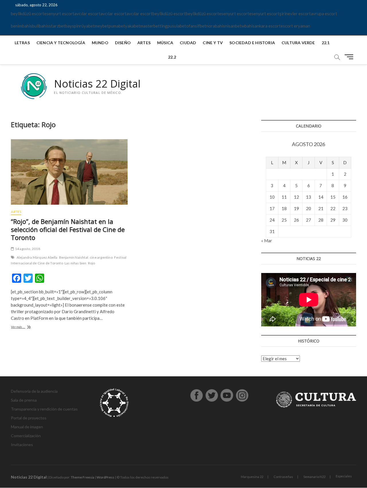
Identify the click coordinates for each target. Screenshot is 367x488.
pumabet (117, 25)
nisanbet (233, 25)
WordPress (105, 477)
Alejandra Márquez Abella (37, 257)
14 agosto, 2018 (27, 249)
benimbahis (21, 25)
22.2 (172, 57)
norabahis (215, 25)
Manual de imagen (27, 426)
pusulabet (176, 25)
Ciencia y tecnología (60, 42)
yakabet (132, 25)
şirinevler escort (295, 13)
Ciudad (188, 42)
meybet (102, 25)
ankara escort (268, 25)
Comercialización (26, 435)
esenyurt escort (59, 13)
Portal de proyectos (28, 417)
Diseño (123, 42)
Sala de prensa (24, 400)
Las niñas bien (76, 263)
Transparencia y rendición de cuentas (44, 408)
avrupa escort (324, 13)
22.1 (326, 42)
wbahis (248, 25)
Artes (144, 42)
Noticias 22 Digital (97, 84)
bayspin (72, 25)
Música (165, 42)
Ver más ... (24, 327)
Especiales (344, 476)
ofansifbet (196, 25)
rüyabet (87, 25)
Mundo (100, 42)
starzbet (57, 25)
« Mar (266, 240)
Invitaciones (22, 444)
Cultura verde (298, 42)
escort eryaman (295, 25)
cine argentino (101, 257)
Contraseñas (283, 477)
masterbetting (153, 25)
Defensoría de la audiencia (34, 391)
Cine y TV (213, 42)
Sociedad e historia (252, 42)
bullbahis (40, 25)
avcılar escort (87, 13)
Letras (22, 42)
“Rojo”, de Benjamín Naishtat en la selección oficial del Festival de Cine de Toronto (68, 229)
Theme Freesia (82, 477)
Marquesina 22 (252, 477)
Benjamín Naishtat (73, 257)
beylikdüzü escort (27, 13)
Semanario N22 (314, 477)
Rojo (91, 263)
